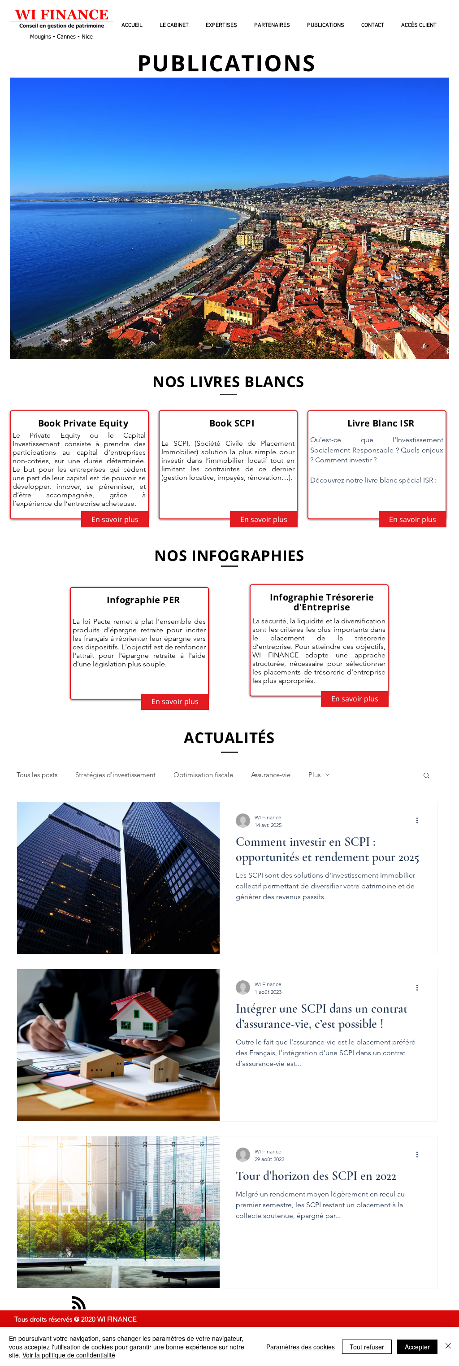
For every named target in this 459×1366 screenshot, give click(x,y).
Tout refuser (367, 1346)
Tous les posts (37, 774)
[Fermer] (448, 1346)
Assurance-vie (270, 774)
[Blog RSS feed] (79, 1303)
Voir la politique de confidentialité (68, 1354)
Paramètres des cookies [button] (300, 1346)
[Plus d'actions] (420, 820)
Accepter (417, 1346)
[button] (426, 776)
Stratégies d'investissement (115, 774)
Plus (314, 774)
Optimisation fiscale (203, 774)
